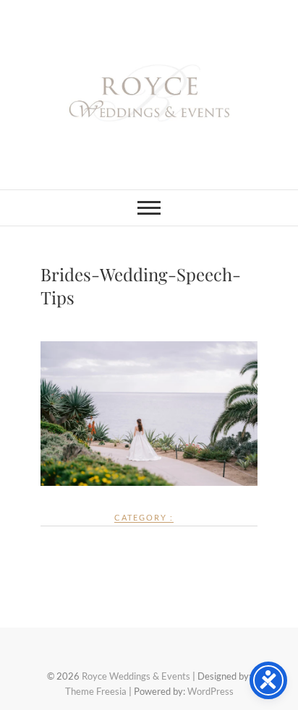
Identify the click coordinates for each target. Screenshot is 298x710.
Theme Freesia (96, 691)
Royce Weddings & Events (136, 676)
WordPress (210, 691)
